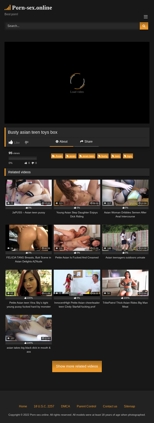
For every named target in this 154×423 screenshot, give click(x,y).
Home (23, 406)
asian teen (88, 156)
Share (88, 141)
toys (129, 156)
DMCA (65, 406)
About (63, 141)
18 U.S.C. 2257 (44, 406)
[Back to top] (142, 411)
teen (117, 156)
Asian (59, 156)
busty (104, 156)
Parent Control (86, 406)
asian (72, 156)
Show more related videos (77, 366)
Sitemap (129, 406)
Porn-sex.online (31, 7)
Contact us (110, 406)
